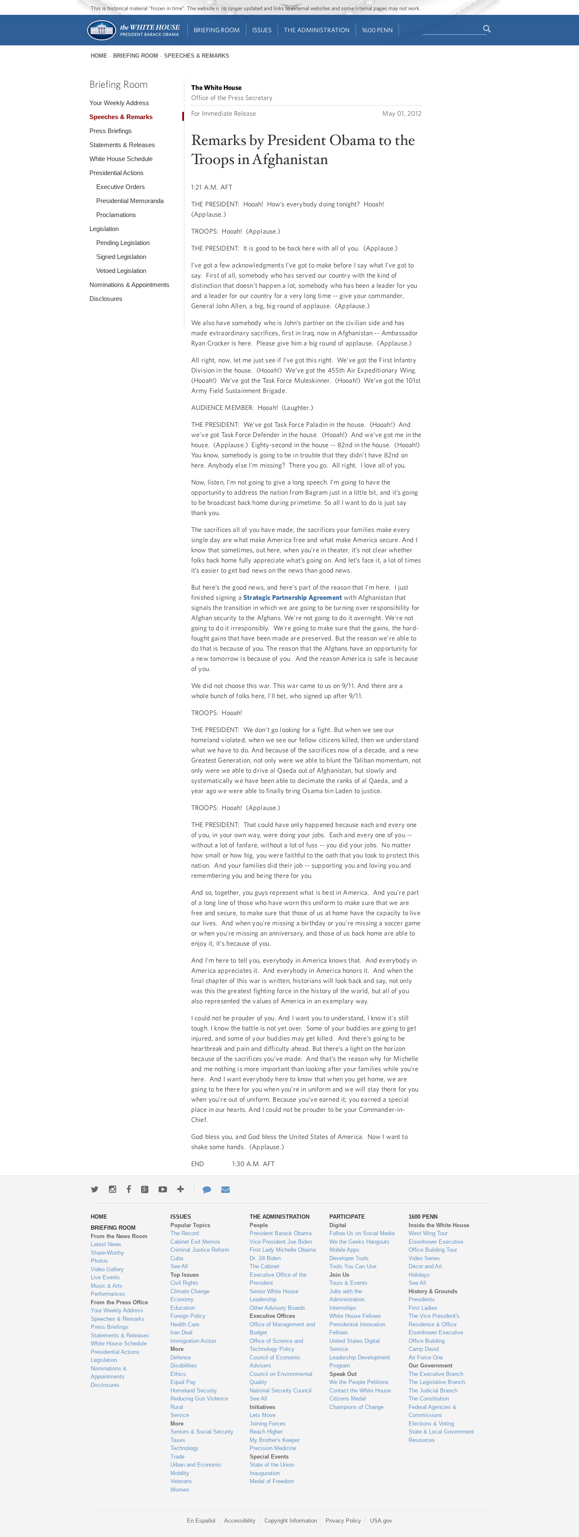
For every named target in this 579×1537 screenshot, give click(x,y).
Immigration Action (193, 1341)
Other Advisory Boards (277, 1308)
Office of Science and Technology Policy (276, 1345)
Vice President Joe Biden (281, 1242)
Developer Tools (349, 1258)
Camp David (424, 1349)
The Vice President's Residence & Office (434, 1320)
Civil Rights (184, 1283)
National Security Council (281, 1390)
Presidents (422, 1299)
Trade (177, 1456)
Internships (342, 1308)
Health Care (184, 1324)
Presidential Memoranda (130, 200)
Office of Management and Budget (282, 1328)
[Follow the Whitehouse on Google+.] (144, 1189)
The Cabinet (264, 1266)
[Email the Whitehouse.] (225, 1189)
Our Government (430, 1365)
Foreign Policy (188, 1316)
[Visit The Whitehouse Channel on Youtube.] (163, 1189)
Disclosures (105, 298)
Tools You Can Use (352, 1266)
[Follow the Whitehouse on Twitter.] (95, 1189)
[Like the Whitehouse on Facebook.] (128, 1189)
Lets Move (263, 1415)
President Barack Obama (281, 1233)
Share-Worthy (107, 1253)
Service (179, 1415)
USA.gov (381, 1521)
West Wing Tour (428, 1233)
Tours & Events (348, 1283)
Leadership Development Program (359, 1361)
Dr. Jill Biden (265, 1258)
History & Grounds (433, 1291)
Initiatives (262, 1407)
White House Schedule (121, 158)
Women (179, 1490)
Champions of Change (356, 1407)
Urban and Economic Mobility (196, 1469)
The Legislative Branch (437, 1382)
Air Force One (426, 1357)
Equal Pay (183, 1382)
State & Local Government (441, 1431)
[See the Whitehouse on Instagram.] (112, 1189)
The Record (184, 1233)
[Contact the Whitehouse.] (202, 1189)
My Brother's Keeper (275, 1440)
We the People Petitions (359, 1382)
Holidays (419, 1275)
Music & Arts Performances (108, 1290)
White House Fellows (355, 1316)
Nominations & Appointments (129, 284)
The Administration (317, 29)
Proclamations (116, 214)
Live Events (105, 1277)
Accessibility (240, 1521)
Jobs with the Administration (347, 1295)
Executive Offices (272, 1316)
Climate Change (189, 1291)
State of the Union (272, 1465)
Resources (422, 1440)
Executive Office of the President (278, 1279)
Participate (347, 1217)
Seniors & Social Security (202, 1431)
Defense (180, 1357)
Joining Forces (268, 1423)
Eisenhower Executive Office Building (436, 1336)
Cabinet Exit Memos (195, 1242)
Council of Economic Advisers (275, 1361)
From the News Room (119, 1236)
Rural (176, 1407)
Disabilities (183, 1365)
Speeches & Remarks (196, 56)
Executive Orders (120, 186)
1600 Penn (377, 29)
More (177, 1349)
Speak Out (342, 1374)
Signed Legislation (121, 256)
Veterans (181, 1481)
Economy (182, 1299)
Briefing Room (217, 29)
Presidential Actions (116, 172)
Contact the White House (360, 1390)
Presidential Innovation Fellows (357, 1328)
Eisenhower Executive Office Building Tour (436, 1246)
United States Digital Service (354, 1345)
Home (99, 56)
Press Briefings (110, 130)
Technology (184, 1448)
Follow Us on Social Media (362, 1233)
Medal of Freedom (272, 1481)
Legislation (104, 228)
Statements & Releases (122, 144)
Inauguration (265, 1473)
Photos (99, 1261)
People (259, 1225)
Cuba (176, 1258)
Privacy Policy (343, 1521)
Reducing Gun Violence (199, 1398)
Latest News (106, 1244)
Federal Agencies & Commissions (433, 1411)
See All (179, 1266)
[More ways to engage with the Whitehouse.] (180, 1189)
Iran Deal (181, 1332)
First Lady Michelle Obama (283, 1250)
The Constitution (429, 1398)
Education (182, 1308)
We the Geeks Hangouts (359, 1242)
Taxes (177, 1440)
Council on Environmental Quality (281, 1378)
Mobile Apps (344, 1250)
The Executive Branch (436, 1374)
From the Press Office (119, 1302)
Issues (262, 29)
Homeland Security (193, 1390)
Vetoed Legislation (121, 270)
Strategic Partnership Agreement (292, 597)
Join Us (339, 1275)
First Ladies (423, 1308)
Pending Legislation (123, 242)
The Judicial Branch (433, 1390)
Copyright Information (290, 1521)
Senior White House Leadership (274, 1295)
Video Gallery (107, 1269)
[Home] (133, 39)
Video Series (424, 1258)
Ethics (178, 1374)
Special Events (269, 1456)
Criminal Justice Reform (199, 1250)
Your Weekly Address (119, 102)
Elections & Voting (431, 1423)
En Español (201, 1521)
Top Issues (184, 1275)
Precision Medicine (273, 1448)
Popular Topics (190, 1225)
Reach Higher (266, 1431)
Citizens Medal (347, 1398)
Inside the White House (439, 1225)
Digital (337, 1225)
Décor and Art (425, 1266)
